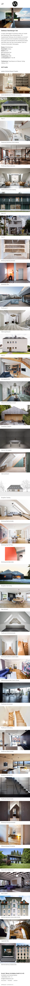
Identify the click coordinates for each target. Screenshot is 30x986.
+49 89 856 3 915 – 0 (6, 977)
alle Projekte (4, 67)
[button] (14, 27)
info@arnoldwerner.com (7, 978)
